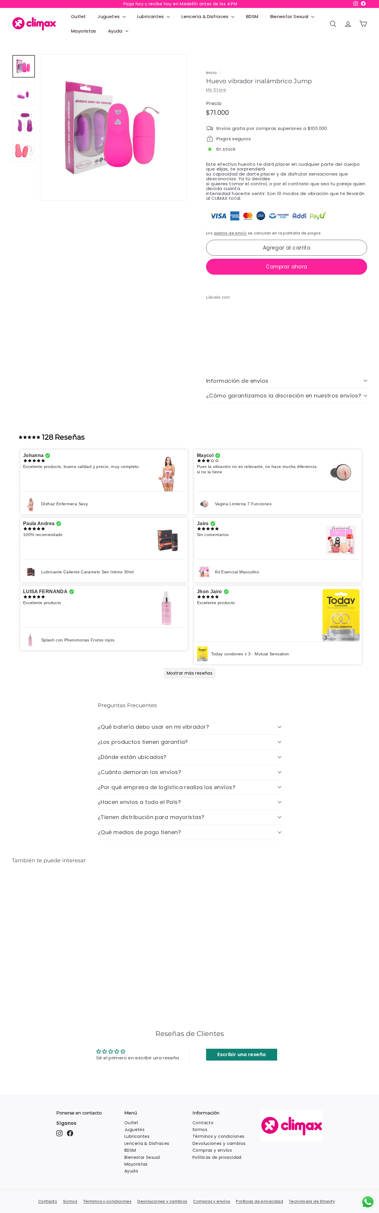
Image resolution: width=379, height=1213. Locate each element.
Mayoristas (83, 31)
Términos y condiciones (218, 1136)
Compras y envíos (212, 1150)
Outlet (78, 16)
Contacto (202, 1123)
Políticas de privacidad (217, 1157)
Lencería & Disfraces (206, 16)
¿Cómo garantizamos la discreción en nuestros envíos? (283, 395)
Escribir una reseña (241, 1054)
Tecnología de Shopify (312, 1201)
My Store (216, 89)
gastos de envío (230, 232)
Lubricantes (151, 16)
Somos (199, 1129)
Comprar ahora (286, 266)
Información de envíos (237, 380)
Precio (213, 103)
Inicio (211, 72)
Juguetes (109, 16)
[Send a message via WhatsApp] (368, 1202)
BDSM (252, 16)
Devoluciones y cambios (218, 1143)
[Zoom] (113, 127)
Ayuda (116, 31)
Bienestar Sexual (290, 16)
